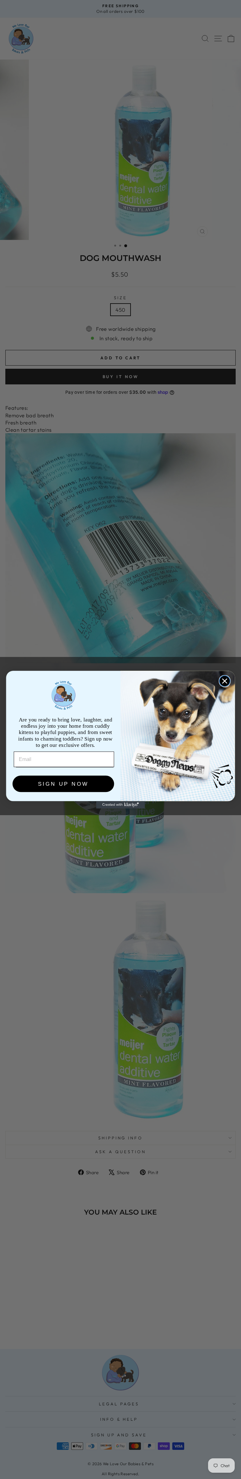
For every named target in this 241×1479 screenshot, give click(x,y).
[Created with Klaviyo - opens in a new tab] (120, 804)
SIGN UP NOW (63, 784)
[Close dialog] (224, 680)
